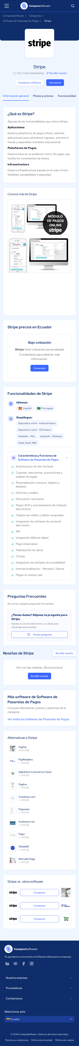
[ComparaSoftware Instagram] (32, 964)
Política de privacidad (41, 1040)
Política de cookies (64, 1040)
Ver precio (55, 82)
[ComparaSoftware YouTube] (15, 964)
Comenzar (39, 368)
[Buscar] (72, 6)
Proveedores (14, 988)
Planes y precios (43, 96)
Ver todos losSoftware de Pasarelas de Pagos (38, 719)
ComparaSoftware (13, 15)
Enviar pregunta (42, 634)
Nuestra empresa (16, 978)
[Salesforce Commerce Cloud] (65, 918)
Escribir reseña (58, 73)
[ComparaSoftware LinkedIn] (7, 964)
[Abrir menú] (6, 6)
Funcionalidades (68, 96)
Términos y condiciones (16, 1040)
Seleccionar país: (15, 1011)
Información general (16, 96)
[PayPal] (65, 892)
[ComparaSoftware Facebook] (23, 964)
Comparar (46, 892)
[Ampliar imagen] (39, 217)
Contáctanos (14, 998)
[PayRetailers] (65, 905)
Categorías (35, 15)
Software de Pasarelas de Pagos (21, 20)
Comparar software (29, 82)
